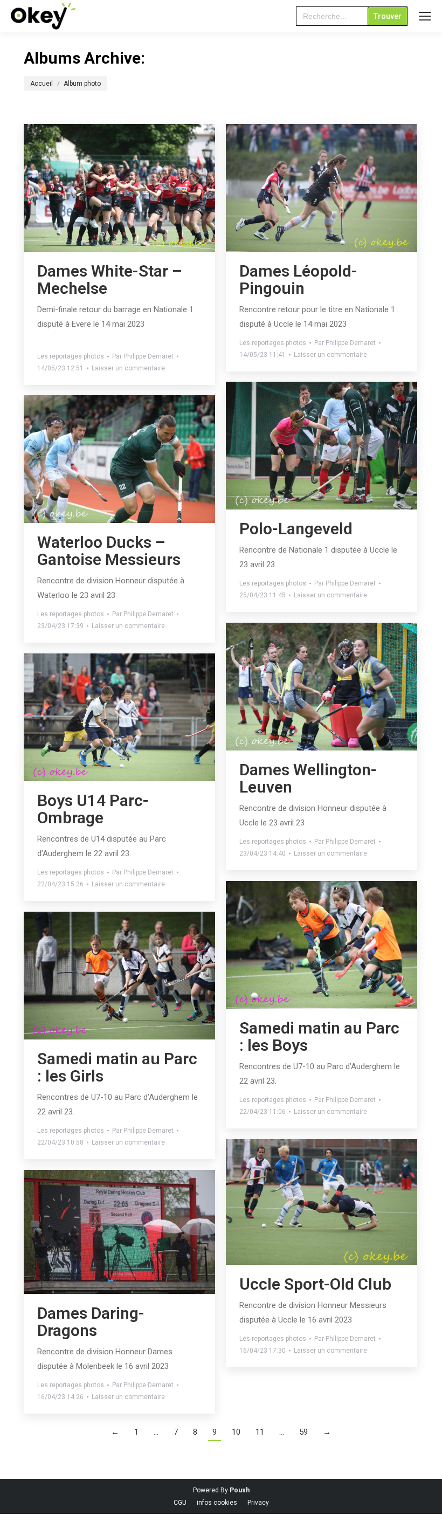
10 (236, 1432)
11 (259, 1432)
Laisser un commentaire (128, 368)
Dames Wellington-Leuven (308, 778)
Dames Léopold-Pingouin (298, 279)
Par (143, 356)
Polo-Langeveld (296, 528)
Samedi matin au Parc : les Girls (117, 1067)
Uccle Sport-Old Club (315, 1284)
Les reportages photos (70, 356)
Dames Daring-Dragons (90, 1322)
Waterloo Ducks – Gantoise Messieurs (109, 551)
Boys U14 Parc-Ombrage (93, 809)
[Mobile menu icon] (424, 16)
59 (303, 1432)
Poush (240, 1490)
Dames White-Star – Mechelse (109, 279)
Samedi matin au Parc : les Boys (319, 1036)
